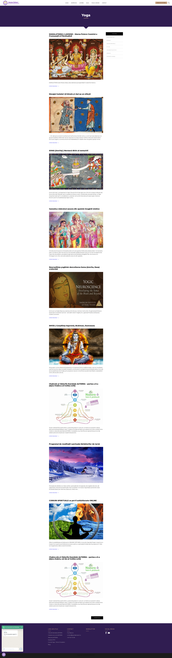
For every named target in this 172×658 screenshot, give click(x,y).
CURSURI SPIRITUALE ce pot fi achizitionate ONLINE (73, 501)
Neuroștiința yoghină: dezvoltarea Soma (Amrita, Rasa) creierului (74, 268)
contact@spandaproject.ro (74, 635)
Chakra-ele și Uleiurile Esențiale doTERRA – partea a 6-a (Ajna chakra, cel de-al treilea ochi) (74, 558)
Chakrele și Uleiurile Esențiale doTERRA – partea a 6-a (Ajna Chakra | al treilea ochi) (73, 385)
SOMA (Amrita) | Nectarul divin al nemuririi (68, 151)
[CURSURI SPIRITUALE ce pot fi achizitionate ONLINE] (76, 521)
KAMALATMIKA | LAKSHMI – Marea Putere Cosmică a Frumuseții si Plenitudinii (73, 35)
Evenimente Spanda (111, 56)
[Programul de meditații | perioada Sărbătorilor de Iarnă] (76, 465)
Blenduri (109, 40)
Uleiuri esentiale (110, 37)
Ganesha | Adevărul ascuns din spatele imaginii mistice (74, 209)
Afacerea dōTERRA (53, 637)
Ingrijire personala (111, 43)
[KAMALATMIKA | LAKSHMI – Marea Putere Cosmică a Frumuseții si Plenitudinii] (76, 59)
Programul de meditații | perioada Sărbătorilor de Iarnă (74, 444)
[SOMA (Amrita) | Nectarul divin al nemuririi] (76, 171)
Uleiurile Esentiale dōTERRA (55, 632)
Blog (49, 644)
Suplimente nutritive (111, 50)
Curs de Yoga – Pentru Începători (56, 642)
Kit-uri (108, 46)
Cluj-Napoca (70, 632)
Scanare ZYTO (51, 639)
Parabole (109, 53)
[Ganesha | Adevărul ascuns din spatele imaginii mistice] (76, 229)
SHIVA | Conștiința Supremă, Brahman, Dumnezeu (72, 326)
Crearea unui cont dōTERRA (55, 635)
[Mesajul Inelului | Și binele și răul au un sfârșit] (76, 115)
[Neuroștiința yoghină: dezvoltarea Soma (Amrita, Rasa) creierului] (76, 290)
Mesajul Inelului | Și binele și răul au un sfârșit (70, 94)
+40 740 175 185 (71, 637)
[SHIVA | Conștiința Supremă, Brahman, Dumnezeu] (76, 346)
